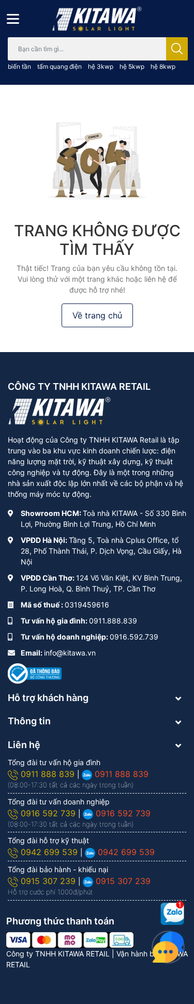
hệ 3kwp (100, 66)
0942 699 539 (50, 852)
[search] (177, 48)
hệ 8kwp (163, 66)
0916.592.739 (134, 636)
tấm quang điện (59, 66)
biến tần (19, 66)
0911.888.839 (113, 620)
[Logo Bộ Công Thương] (35, 672)
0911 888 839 (49, 774)
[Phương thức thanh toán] (69, 939)
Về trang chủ (97, 315)
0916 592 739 (49, 813)
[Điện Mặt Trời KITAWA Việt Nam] (97, 19)
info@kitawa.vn (70, 652)
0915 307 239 (49, 881)
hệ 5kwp (132, 66)
